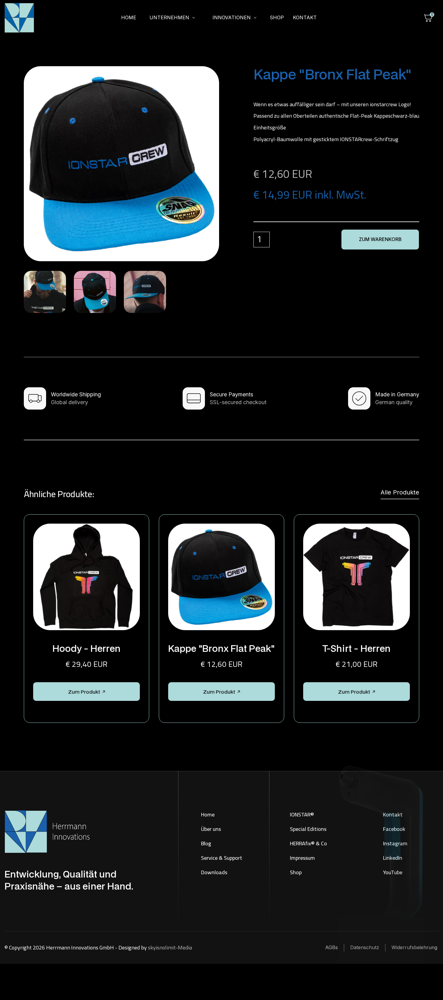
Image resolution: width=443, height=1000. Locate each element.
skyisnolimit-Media (170, 947)
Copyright (20, 947)
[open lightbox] (121, 163)
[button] (172, 17)
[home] (23, 18)
